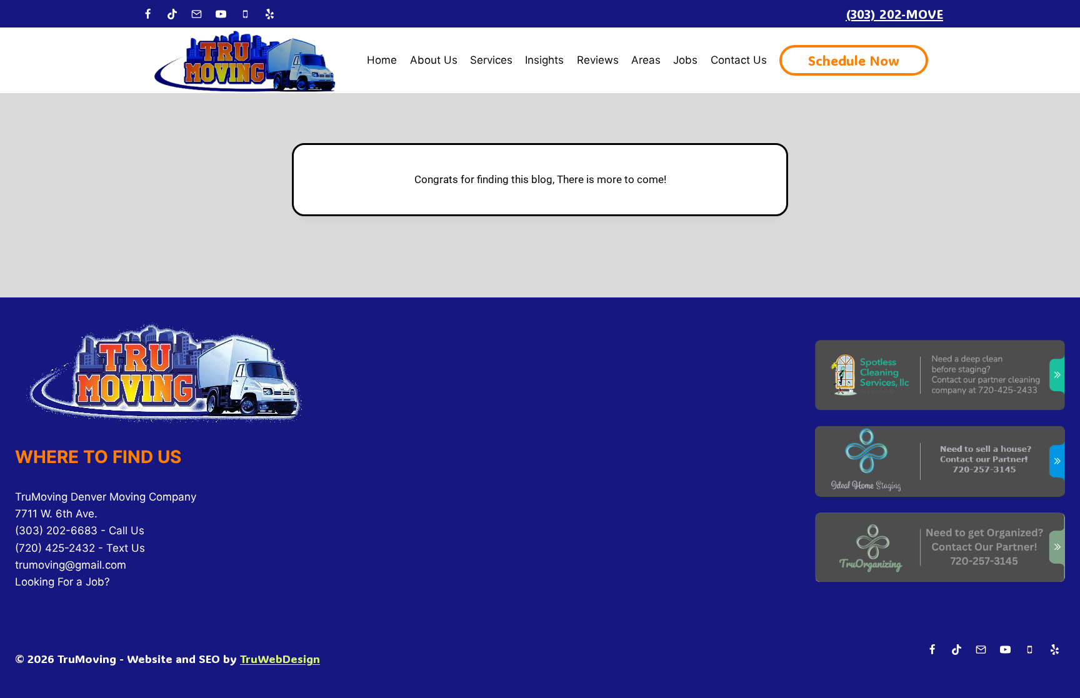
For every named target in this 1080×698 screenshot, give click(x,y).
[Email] (196, 13)
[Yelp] (269, 13)
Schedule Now (853, 60)
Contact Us (739, 60)
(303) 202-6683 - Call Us (79, 530)
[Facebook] (147, 13)
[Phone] (245, 13)
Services (491, 60)
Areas (646, 60)
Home (382, 60)
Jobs (685, 60)
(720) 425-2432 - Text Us (80, 548)
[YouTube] (220, 13)
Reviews (598, 60)
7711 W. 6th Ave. (56, 513)
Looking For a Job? (62, 582)
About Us (434, 60)
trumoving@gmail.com (70, 565)
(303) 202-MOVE (894, 14)
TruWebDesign (280, 658)
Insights (544, 60)
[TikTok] (171, 13)
